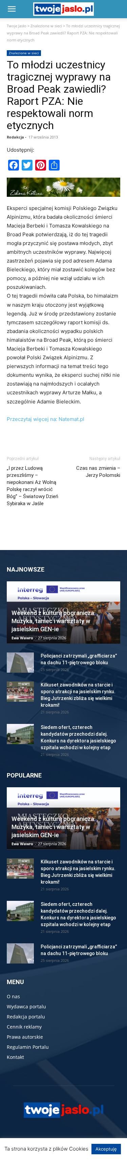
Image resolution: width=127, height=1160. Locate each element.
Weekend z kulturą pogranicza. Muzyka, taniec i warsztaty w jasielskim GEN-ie (54, 621)
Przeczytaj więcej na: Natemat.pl (45, 419)
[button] (11, 9)
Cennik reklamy (24, 1027)
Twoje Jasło (16, 25)
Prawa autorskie (25, 1037)
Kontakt (15, 1057)
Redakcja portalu (26, 1016)
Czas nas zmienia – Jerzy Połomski (98, 471)
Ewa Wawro (22, 637)
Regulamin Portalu (28, 1047)
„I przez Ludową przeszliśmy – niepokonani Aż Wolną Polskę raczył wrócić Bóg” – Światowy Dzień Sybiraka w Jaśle (32, 486)
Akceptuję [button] (106, 1149)
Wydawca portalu (26, 1006)
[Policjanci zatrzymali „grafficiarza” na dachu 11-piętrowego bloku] (20, 662)
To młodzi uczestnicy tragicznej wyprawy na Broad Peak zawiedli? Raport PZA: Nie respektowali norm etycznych (59, 95)
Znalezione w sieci (46, 25)
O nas (13, 996)
